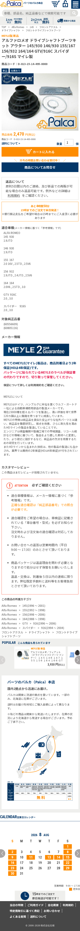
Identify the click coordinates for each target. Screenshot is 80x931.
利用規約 (14, 195)
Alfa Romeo (9, 606)
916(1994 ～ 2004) (52, 628)
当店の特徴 (16, 905)
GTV (25, 623)
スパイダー (29, 628)
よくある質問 (18, 916)
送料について (38, 916)
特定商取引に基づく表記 (25, 911)
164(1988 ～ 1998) (33, 619)
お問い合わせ (52, 911)
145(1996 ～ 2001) (33, 606)
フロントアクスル (12, 632)
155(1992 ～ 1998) (33, 610)
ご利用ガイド (35, 905)
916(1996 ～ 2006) (44, 623)
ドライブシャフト (39, 632)
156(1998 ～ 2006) (33, 614)
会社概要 (53, 905)
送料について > (11, 143)
